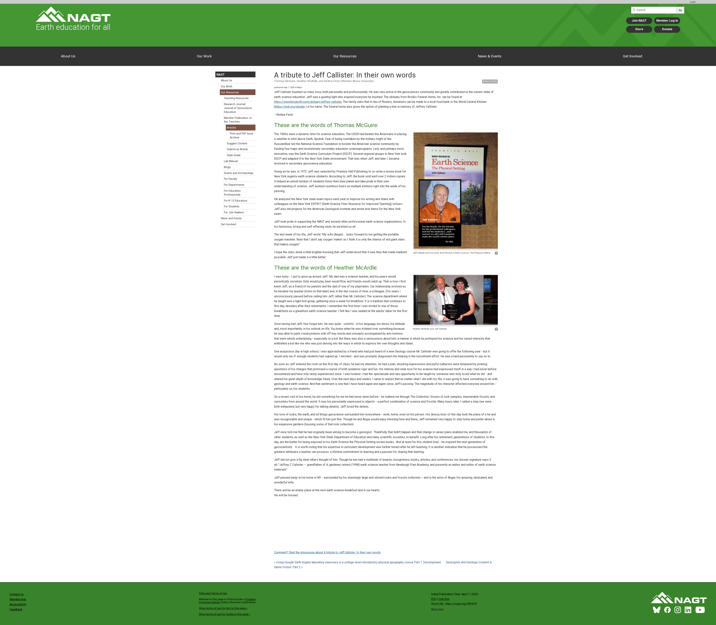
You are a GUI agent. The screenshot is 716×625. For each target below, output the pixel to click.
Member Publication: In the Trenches (238, 120)
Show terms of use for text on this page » (223, 608)
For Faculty (230, 179)
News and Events (231, 218)
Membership (18, 599)
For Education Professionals (232, 192)
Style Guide (234, 155)
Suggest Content (237, 143)
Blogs (227, 167)
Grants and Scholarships (238, 173)
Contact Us (17, 594)
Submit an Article (237, 149)
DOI (433, 599)
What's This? (437, 609)
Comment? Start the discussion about (327, 552)
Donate (667, 29)
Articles (231, 127)
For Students (231, 206)
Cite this (444, 599)
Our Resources (345, 56)
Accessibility (18, 604)
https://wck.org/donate (290, 106)
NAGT (220, 74)
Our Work (204, 56)
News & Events (489, 56)
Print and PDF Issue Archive (241, 135)
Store (639, 29)
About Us (68, 56)
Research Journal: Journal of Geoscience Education (238, 108)
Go (680, 10)
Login (693, 2)
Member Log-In (667, 20)
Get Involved (632, 56)
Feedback (16, 609)
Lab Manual (231, 161)
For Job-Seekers (234, 212)
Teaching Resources (236, 98)
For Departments (234, 184)
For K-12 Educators (235, 200)
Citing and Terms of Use (213, 593)
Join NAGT (639, 20)
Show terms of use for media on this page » (224, 614)
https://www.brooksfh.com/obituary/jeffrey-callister (308, 102)
